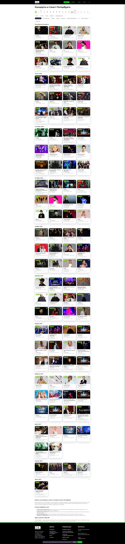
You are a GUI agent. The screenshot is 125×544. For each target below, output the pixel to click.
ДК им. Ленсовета (84, 18)
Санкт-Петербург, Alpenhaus (54, 156)
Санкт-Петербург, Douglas (82, 103)
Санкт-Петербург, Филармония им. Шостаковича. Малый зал (41, 193)
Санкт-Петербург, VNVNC (54, 140)
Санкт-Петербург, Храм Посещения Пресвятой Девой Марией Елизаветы (40, 121)
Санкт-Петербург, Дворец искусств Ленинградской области (41, 54)
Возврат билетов (66, 529)
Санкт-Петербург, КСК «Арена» (69, 68)
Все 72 (89, 226)
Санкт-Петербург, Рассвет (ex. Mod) (55, 69)
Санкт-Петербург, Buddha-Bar (83, 437)
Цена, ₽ (37, 15)
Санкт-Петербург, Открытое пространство (82, 337)
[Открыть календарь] (36, 12)
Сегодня (42, 15)
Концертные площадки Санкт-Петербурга (53, 532)
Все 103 (89, 126)
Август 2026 (38, 73)
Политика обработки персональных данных (68, 532)
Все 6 (89, 424)
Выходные (52, 15)
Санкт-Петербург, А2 (53, 52)
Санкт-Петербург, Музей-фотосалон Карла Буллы (82, 354)
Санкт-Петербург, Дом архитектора (81, 120)
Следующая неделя (59, 15)
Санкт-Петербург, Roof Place (40, 103)
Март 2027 (38, 424)
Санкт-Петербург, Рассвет (39, 140)
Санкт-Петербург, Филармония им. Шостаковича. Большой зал (69, 142)
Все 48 (89, 275)
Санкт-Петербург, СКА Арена (69, 221)
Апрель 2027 (38, 461)
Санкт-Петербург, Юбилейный (69, 37)
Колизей (57, 18)
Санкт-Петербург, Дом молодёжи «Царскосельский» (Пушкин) (69, 157)
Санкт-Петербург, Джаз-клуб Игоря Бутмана (40, 87)
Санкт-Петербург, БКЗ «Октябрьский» (81, 38)
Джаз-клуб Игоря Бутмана (72, 18)
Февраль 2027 (39, 374)
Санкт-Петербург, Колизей (54, 474)
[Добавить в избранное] (47, 27)
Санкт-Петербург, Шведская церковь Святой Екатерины (54, 89)
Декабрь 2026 (39, 275)
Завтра (46, 15)
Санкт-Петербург (38, 158)
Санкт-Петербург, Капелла (82, 256)
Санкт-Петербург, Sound (39, 37)
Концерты (51, 529)
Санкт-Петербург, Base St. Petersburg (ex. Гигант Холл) (54, 38)
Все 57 (89, 73)
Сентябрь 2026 (39, 126)
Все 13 (89, 323)
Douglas (52, 18)
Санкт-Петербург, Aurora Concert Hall (41, 207)
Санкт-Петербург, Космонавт (83, 52)
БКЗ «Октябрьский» (46, 18)
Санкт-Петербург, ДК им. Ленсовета (54, 173)
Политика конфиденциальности (67, 535)
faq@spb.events (81, 538)
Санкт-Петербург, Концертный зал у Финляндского (69, 241)
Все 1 (89, 479)
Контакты (64, 539)
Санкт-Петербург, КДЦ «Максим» (69, 353)
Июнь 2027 (38, 479)
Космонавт (63, 18)
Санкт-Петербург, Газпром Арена (41, 318)
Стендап (51, 537)
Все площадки (38, 18)
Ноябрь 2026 (38, 226)
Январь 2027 (38, 323)
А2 (78, 18)
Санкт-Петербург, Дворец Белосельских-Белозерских (40, 173)
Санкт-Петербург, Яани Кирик (69, 290)
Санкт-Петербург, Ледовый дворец (82, 271)
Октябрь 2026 (39, 178)
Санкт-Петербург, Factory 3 (54, 103)
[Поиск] (89, 2)
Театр (50, 535)
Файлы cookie (65, 537)
